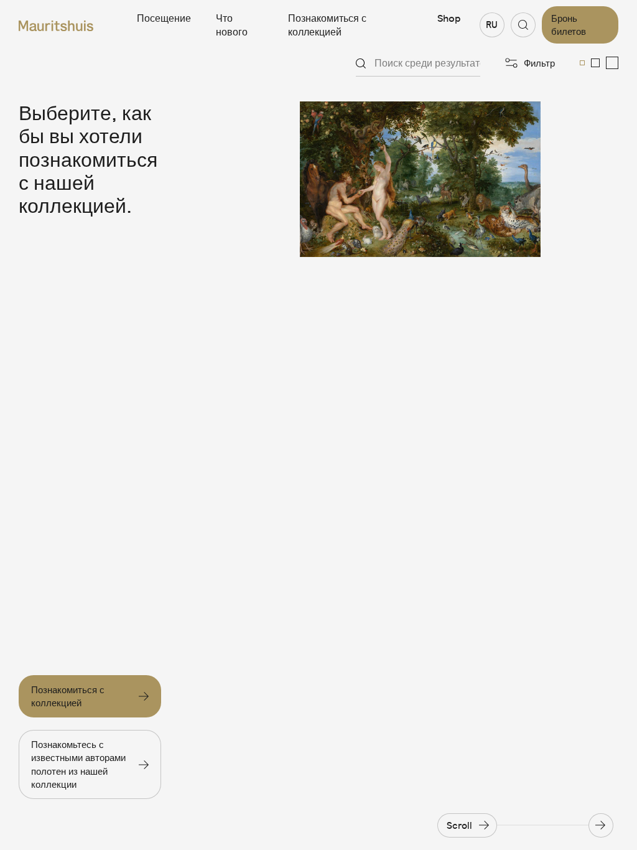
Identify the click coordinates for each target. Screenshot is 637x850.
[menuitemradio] (582, 62)
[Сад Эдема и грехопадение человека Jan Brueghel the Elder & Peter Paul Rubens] (420, 179)
